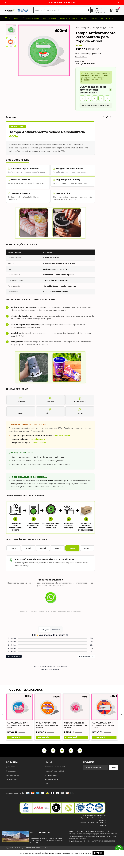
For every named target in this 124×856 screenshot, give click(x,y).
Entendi (98, 853)
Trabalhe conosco (12, 779)
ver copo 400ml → (63, 435)
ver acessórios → (40, 443)
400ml (72, 548)
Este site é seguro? (50, 775)
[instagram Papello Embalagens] (44, 750)
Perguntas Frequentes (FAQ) (54, 771)
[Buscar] (88, 10)
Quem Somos (10, 767)
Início (77, 27)
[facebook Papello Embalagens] (53, 750)
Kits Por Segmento (89, 18)
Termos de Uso (11, 771)
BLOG (46, 784)
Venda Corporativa (12, 775)
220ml (43, 548)
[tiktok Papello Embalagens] (71, 750)
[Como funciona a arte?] (110, 89)
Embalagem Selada (68, 18)
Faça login (98, 9)
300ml (58, 548)
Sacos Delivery (107, 18)
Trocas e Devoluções (51, 779)
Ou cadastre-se (100, 12)
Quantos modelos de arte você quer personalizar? (93, 89)
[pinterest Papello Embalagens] (80, 750)
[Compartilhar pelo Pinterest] (110, 117)
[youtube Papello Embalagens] (62, 750)
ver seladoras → (38, 439)
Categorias (13, 18)
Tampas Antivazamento (99, 27)
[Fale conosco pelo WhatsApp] (111, 11)
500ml (87, 548)
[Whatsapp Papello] (119, 849)
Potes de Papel (49, 18)
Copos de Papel (32, 18)
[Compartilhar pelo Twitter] (107, 117)
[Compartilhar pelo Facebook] (103, 117)
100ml (13, 548)
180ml (28, 548)
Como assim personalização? (54, 767)
